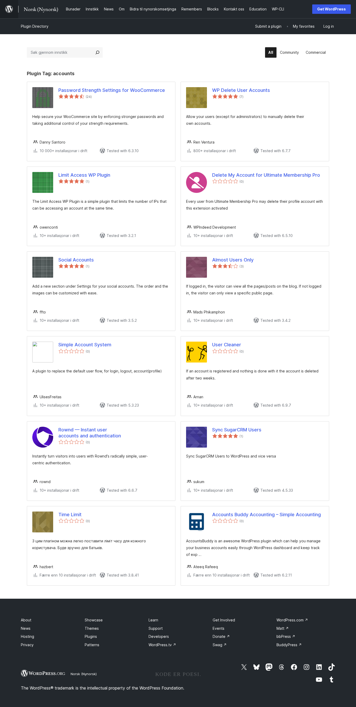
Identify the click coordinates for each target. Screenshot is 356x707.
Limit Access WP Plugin (84, 175)
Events (218, 628)
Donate (221, 636)
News (25, 628)
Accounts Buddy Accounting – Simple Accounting (266, 514)
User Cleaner (226, 344)
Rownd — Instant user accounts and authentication (89, 432)
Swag (220, 645)
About (26, 620)
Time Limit (70, 514)
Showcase (94, 620)
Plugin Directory (34, 26)
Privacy (27, 645)
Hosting (27, 636)
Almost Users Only (233, 260)
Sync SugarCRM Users (236, 429)
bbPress (286, 636)
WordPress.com (292, 620)
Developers (159, 636)
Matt (283, 628)
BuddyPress (289, 645)
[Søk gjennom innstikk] (97, 52)
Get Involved (224, 620)
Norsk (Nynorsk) (84, 674)
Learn (153, 620)
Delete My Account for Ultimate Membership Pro (266, 175)
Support (156, 628)
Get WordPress (331, 9)
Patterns (92, 645)
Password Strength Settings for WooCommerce (111, 90)
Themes (92, 628)
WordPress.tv (162, 645)
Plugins (91, 636)
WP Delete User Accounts (241, 90)
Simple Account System (84, 344)
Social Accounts (76, 260)
